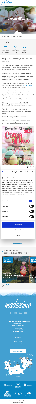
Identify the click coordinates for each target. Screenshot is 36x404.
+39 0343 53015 (18, 328)
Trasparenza (18, 337)
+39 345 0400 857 (18, 330)
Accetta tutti (18, 224)
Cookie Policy (18, 343)
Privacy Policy (18, 341)
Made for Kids (27, 85)
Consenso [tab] (5, 172)
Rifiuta (18, 235)
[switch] (31, 206)
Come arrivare (18, 351)
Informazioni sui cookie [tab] (27, 172)
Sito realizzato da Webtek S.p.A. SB (23, 401)
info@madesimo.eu (18, 331)
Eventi (9, 36)
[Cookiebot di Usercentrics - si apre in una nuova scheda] (26, 167)
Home (4, 36)
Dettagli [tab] (14, 172)
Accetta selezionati (18, 230)
